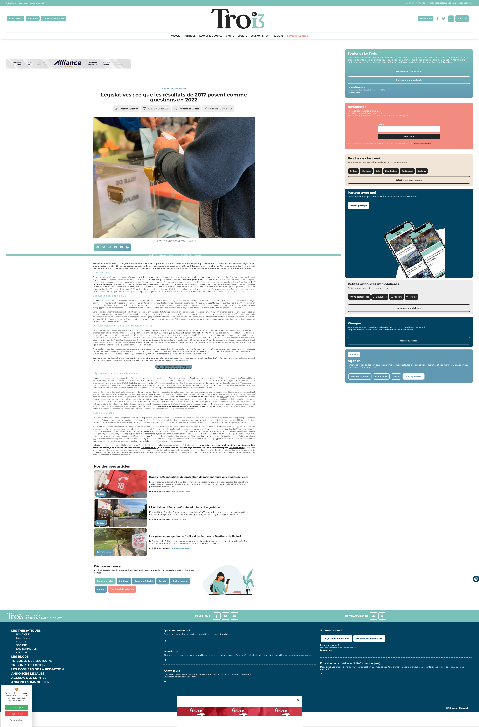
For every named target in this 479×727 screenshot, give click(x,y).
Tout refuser (17, 714)
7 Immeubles (380, 297)
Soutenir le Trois (297, 36)
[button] (97, 247)
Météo (16, 690)
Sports (230, 36)
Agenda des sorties (28, 677)
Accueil (175, 36)
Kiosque (18, 686)
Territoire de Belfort (188, 109)
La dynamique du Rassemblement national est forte (193, 333)
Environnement (260, 36)
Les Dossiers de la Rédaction (37, 669)
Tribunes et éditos (28, 665)
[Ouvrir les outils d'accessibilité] (476, 579)
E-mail (381, 124)
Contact (409, 3)
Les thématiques (26, 630)
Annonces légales (462, 3)
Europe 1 (167, 312)
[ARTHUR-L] (239, 711)
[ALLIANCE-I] (68, 79)
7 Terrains (411, 297)
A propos (420, 3)
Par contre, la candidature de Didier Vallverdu (201, 397)
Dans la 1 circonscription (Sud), (187, 279)
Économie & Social (210, 36)
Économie (23, 637)
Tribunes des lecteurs (31, 660)
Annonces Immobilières (439, 3)
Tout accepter (17, 707)
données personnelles (422, 144)
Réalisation (457, 708)
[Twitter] (444, 18)
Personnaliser (16, 720)
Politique (190, 36)
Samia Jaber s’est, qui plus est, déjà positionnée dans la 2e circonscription (201, 448)
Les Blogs (20, 656)
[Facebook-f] (437, 18)
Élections (167, 88)
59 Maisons (396, 297)
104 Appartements (359, 297)
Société (242, 36)
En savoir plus (354, 92)
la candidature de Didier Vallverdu (172, 406)
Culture (278, 36)
